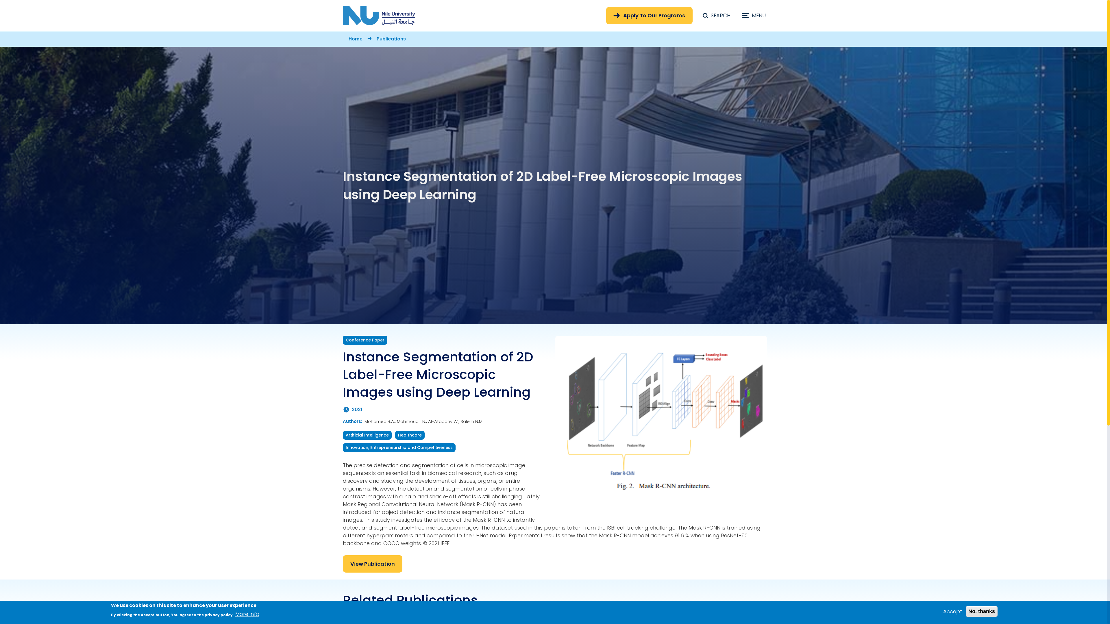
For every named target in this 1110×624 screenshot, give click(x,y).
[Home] (379, 15)
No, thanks (981, 611)
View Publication (372, 563)
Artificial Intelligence (367, 435)
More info (247, 614)
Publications (391, 39)
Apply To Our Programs (654, 15)
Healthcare (410, 435)
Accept (952, 611)
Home (355, 39)
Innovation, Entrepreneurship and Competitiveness (399, 447)
